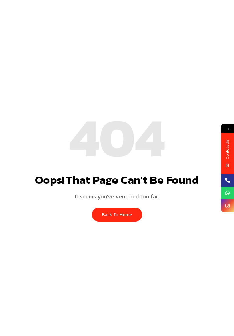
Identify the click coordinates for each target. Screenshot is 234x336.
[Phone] (227, 180)
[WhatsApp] (227, 193)
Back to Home (117, 214)
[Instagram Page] (227, 205)
